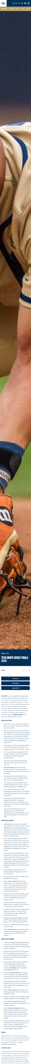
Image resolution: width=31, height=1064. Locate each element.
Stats (22, 8)
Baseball (4, 8)
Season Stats (15, 688)
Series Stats (15, 683)
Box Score (15, 678)
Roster (17, 8)
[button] (13, 3)
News (27, 8)
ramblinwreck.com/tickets (9, 1044)
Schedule (11, 8)
